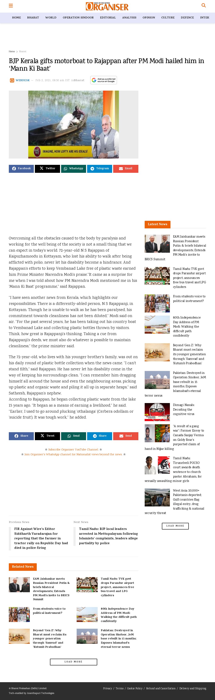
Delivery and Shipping (192, 689)
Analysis (129, 18)
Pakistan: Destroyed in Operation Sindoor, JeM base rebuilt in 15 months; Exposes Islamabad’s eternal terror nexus (118, 638)
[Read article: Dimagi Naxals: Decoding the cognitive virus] (157, 412)
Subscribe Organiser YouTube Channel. (73, 450)
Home (16, 18)
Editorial (108, 18)
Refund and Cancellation (161, 689)
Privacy (107, 689)
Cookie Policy (134, 689)
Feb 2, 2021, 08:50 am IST (52, 81)
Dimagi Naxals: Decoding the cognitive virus (184, 410)
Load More (73, 662)
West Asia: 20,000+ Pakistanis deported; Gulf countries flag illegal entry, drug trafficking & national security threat (174, 502)
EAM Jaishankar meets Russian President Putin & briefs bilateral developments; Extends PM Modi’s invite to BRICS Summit (51, 589)
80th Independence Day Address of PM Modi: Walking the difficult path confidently (119, 615)
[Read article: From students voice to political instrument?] (19, 614)
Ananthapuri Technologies (40, 693)
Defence (187, 18)
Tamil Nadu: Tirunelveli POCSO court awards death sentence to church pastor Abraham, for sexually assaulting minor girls (173, 470)
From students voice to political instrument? (49, 611)
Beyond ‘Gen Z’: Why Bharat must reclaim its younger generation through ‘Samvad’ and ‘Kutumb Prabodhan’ (49, 638)
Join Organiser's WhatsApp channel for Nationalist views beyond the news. (73, 455)
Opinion (149, 18)
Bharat (33, 18)
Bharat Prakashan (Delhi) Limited (28, 688)
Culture (167, 18)
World (50, 18)
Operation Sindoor (78, 18)
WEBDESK (23, 80)
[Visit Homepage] (107, 6)
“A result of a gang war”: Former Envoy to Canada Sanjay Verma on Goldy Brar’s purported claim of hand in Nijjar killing (174, 437)
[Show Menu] (11, 6)
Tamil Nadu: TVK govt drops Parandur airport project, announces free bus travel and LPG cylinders (117, 587)
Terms (119, 689)
